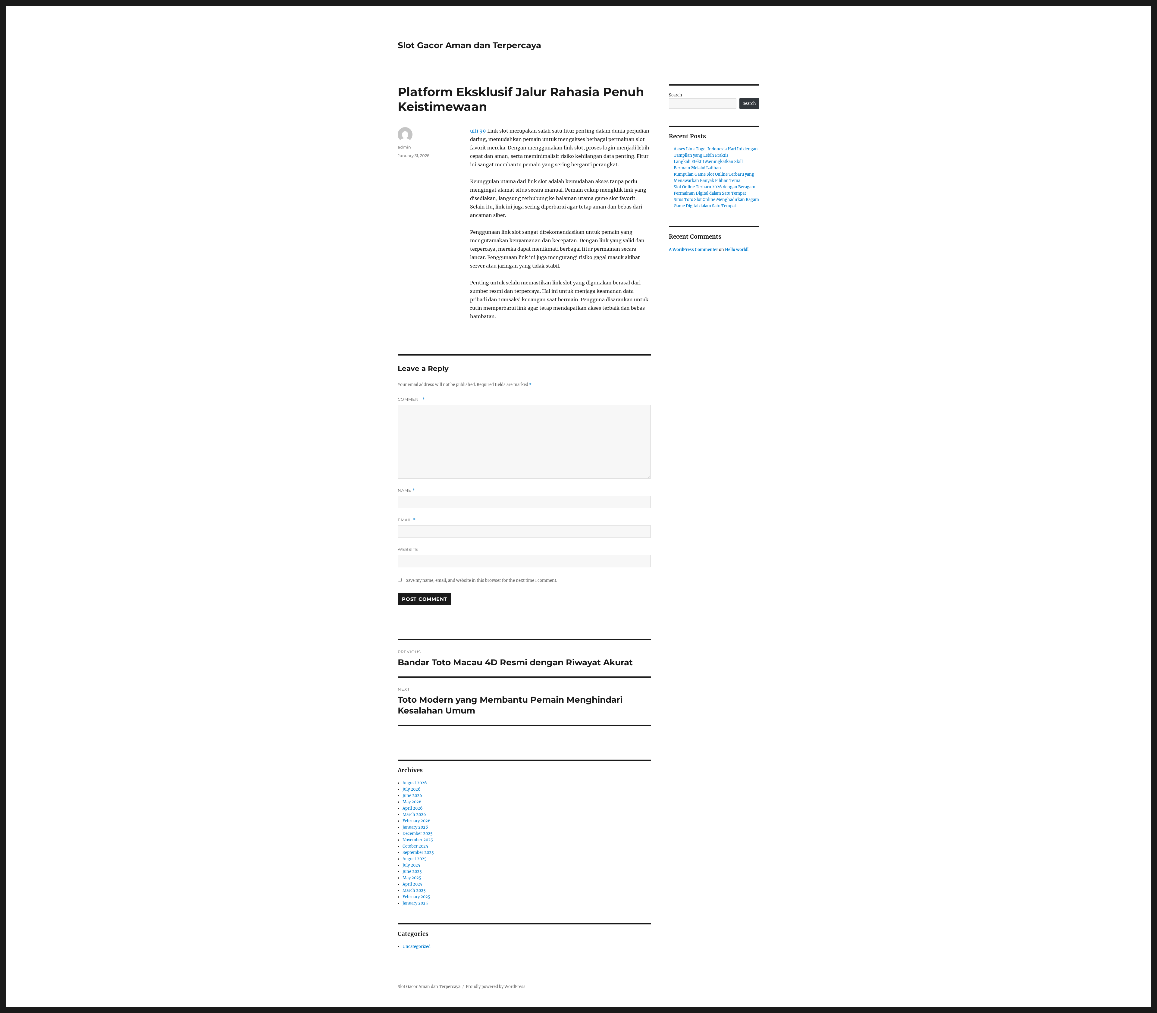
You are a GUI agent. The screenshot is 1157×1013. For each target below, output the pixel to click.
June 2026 (412, 795)
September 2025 (418, 852)
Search (675, 95)
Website (408, 549)
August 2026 (415, 783)
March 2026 (414, 814)
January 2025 (415, 903)
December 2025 (418, 833)
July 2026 (412, 789)
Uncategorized (417, 946)
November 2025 (418, 839)
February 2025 (416, 896)
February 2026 (417, 820)
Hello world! (737, 249)
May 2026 (412, 801)
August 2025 (415, 858)
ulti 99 (478, 131)
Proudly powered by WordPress (495, 986)
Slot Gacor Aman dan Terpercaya (469, 45)
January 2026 (415, 827)
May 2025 (412, 877)
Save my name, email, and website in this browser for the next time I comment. (481, 580)
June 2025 (412, 871)
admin (404, 147)
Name (406, 490)
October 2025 (415, 846)
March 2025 (414, 890)
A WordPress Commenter (693, 249)
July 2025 (411, 865)
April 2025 (412, 884)
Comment (411, 399)
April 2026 (413, 808)
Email (407, 519)
